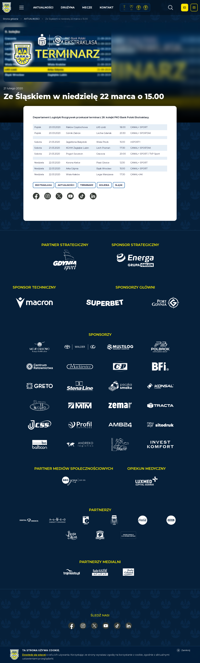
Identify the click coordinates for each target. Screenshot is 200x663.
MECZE (87, 7)
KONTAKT (107, 7)
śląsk (118, 185)
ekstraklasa (43, 185)
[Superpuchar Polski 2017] (138, 7)
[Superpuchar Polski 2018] (145, 7)
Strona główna (10, 19)
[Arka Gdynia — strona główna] (6, 7)
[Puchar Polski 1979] (124, 7)
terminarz (86, 185)
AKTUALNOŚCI (43, 7)
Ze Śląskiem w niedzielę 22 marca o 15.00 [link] (66, 19)
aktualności (66, 185)
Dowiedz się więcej (34, 654)
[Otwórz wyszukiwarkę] (170, 8)
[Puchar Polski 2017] (131, 7)
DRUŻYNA (68, 7)
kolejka (104, 185)
